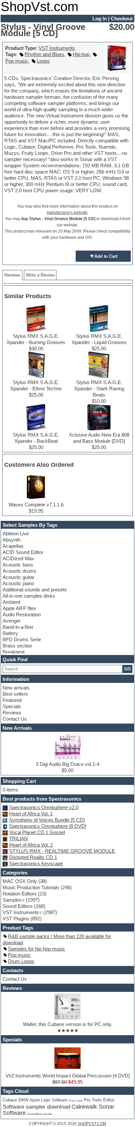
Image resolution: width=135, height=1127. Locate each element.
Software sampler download (36, 1107)
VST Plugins (16, 918)
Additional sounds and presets (35, 589)
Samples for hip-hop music (36, 949)
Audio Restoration (22, 614)
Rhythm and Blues (44, 54)
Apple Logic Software (48, 1100)
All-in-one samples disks (29, 596)
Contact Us (15, 719)
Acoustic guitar (18, 577)
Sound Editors (18, 906)
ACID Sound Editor (23, 552)
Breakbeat (14, 652)
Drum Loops (21, 961)
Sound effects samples (39, 1114)
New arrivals (16, 687)
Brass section (17, 645)
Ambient (11, 602)
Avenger (12, 621)
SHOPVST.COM (92, 1123)
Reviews (12, 712)
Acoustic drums (19, 571)
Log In (99, 18)
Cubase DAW (15, 1099)
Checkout (122, 18)
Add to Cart (105, 256)
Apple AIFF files (19, 608)
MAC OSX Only (20, 881)
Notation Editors (20, 893)
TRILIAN (18, 838)
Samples (12, 900)
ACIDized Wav (18, 558)
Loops (43, 61)
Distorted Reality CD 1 (33, 857)
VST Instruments (57, 48)
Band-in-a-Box (18, 627)
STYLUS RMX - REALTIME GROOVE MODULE (62, 851)
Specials (12, 706)
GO (127, 668)
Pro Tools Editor (99, 1100)
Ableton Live (16, 533)
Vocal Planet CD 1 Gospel (37, 832)
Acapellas (13, 546)
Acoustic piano (18, 583)
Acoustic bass (18, 564)
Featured (12, 700)
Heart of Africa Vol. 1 (31, 813)
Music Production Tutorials (31, 887)
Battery (10, 633)
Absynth (11, 540)
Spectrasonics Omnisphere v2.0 (43, 807)
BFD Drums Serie (22, 639)
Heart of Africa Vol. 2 (31, 845)
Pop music (16, 61)
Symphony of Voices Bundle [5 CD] (47, 820)
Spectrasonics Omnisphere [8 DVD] (47, 826)
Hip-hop (81, 54)
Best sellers (15, 694)
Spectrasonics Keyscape (36, 863)
